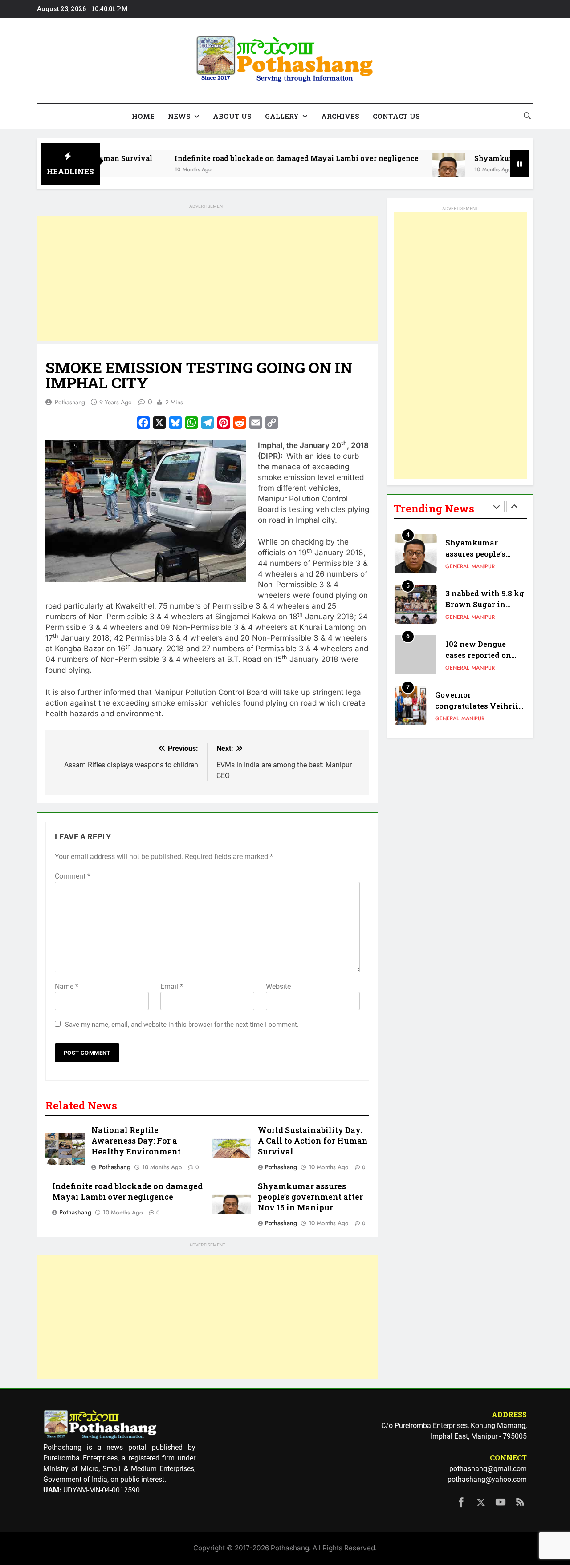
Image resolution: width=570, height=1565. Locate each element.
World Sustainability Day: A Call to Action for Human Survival (313, 1141)
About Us (232, 116)
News (179, 116)
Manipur (483, 566)
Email (171, 986)
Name (66, 986)
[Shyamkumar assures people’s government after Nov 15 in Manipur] (414, 169)
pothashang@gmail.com (488, 1468)
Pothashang (70, 402)
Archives (340, 116)
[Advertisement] (207, 278)
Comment (72, 876)
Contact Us (396, 116)
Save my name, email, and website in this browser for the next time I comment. (182, 1024)
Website (278, 986)
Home (143, 116)
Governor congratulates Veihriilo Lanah (480, 706)
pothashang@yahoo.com (487, 1479)
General (457, 566)
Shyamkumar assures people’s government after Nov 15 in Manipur (310, 1197)
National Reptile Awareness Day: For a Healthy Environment (136, 1141)
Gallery (282, 116)
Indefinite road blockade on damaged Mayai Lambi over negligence (262, 158)
